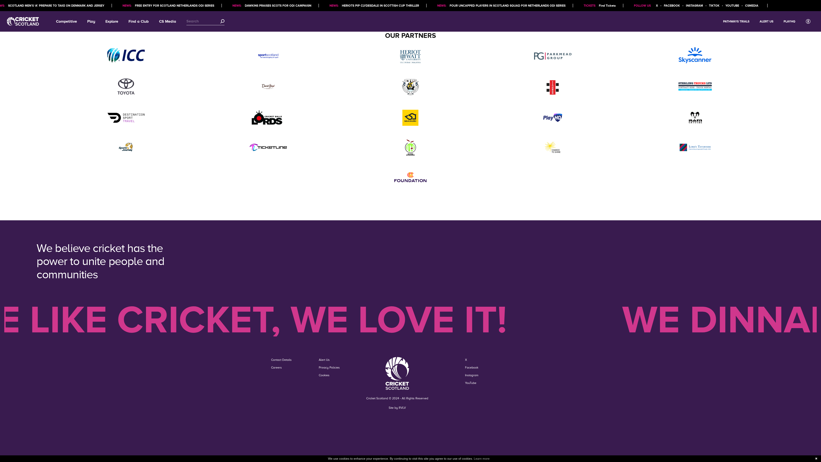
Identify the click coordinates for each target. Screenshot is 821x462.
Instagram (471, 375)
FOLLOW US (642, 5)
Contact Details (281, 359)
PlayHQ (789, 21)
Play (91, 21)
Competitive (66, 21)
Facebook (471, 367)
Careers (276, 367)
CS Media (167, 21)
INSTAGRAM (694, 5)
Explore (111, 21)
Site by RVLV (397, 407)
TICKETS (589, 5)
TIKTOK (714, 5)
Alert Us (766, 21)
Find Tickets (607, 5)
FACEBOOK (672, 5)
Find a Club (138, 21)
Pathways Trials (736, 21)
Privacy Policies (329, 367)
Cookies (324, 375)
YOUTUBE (732, 5)
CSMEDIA (751, 5)
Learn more (482, 458)
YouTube (470, 383)
